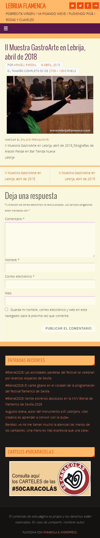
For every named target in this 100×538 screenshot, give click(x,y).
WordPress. (68, 532)
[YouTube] (72, 5)
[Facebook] (88, 5)
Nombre (12, 260)
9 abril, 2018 (50, 65)
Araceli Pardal (25, 65)
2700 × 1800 (58, 71)
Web (8, 293)
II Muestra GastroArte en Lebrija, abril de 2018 (23, 176)
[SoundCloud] (95, 5)
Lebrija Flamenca (26, 6)
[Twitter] (80, 5)
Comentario (15, 219)
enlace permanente (35, 139)
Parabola (50, 532)
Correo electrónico (20, 276)
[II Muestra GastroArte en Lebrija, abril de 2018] (50, 105)
